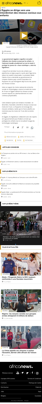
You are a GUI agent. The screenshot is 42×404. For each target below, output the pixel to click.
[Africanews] (13, 3)
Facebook (9, 140)
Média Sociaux (11, 137)
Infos (3, 8)
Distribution (4, 387)
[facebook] (32, 373)
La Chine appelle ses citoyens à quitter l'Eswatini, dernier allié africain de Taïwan (19, 352)
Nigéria (5, 311)
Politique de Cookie (35, 383)
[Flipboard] (27, 373)
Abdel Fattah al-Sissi (27, 137)
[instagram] (37, 373)
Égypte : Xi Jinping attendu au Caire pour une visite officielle (19, 177)
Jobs (2, 391)
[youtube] (18, 373)
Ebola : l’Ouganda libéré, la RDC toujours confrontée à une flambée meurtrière (18, 278)
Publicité (38, 387)
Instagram (29, 140)
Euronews (38, 396)
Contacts (4, 383)
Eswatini (5, 347)
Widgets (3, 396)
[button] (24, 35)
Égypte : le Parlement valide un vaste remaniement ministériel (19, 162)
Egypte (5, 43)
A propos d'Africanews (8, 379)
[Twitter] (23, 373)
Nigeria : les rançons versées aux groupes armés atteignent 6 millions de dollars (19, 315)
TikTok (19, 140)
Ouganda (5, 274)
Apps (39, 391)
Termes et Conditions (34, 379)
